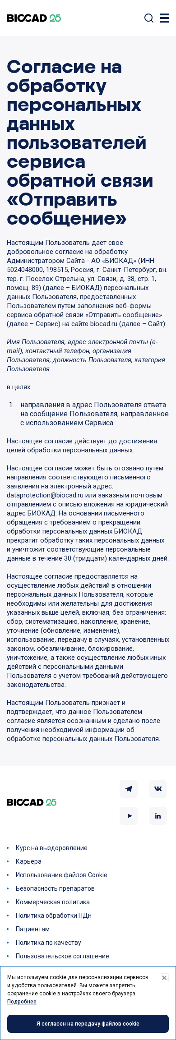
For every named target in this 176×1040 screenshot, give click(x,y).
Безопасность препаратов (55, 888)
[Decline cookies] (164, 977)
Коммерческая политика (53, 902)
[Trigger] (164, 18)
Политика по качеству (48, 942)
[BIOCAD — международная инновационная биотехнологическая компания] (31, 802)
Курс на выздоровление (52, 847)
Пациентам (33, 929)
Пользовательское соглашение (62, 956)
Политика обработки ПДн (54, 915)
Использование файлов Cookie (61, 875)
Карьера (29, 861)
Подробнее (22, 1002)
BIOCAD (34, 18)
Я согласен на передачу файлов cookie (88, 1024)
